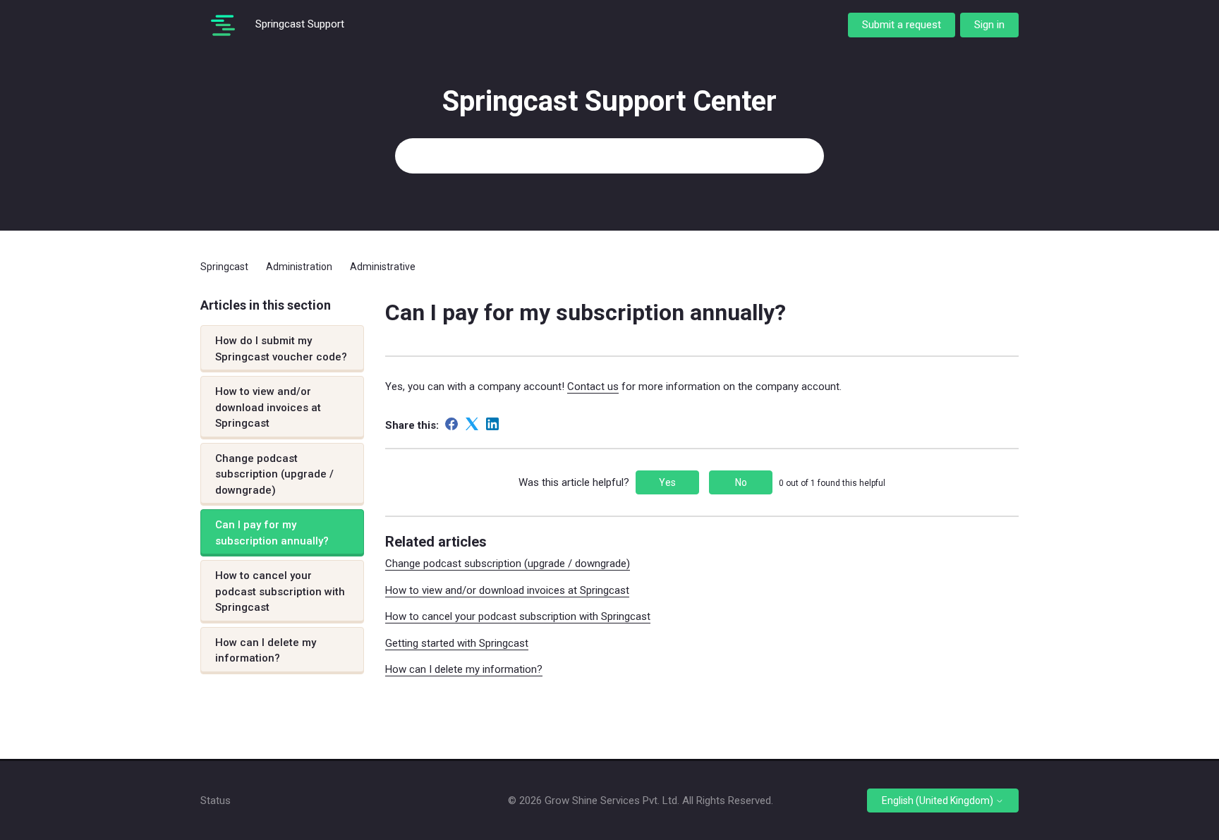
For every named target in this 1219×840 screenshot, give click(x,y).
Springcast (224, 266)
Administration (299, 266)
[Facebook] (451, 424)
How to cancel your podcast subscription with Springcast (280, 591)
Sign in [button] (989, 24)
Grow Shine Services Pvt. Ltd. (612, 800)
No (741, 482)
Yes (667, 482)
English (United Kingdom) (938, 800)
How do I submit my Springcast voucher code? (281, 348)
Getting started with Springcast (456, 643)
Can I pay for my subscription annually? (272, 532)
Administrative (383, 266)
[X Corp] (472, 424)
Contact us (593, 386)
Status (215, 800)
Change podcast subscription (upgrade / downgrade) (274, 474)
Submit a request (901, 24)
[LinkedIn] (492, 424)
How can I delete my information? (265, 650)
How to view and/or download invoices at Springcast (268, 407)
